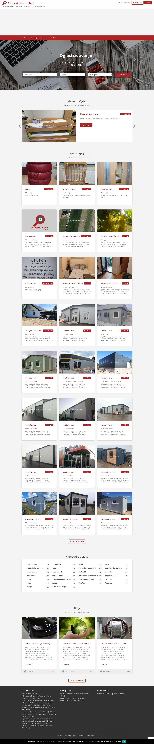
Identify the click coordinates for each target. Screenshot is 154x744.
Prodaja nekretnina (70, 334)
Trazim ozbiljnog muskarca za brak (33, 700)
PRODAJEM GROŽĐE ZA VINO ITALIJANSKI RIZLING (121, 236)
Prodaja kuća (30, 287)
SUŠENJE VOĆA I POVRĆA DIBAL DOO (116, 644)
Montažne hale (68, 331)
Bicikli (90, 564)
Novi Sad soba (30, 236)
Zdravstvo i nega (63, 587)
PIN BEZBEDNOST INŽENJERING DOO (78, 644)
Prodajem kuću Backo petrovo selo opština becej (43, 331)
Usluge (37, 587)
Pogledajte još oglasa (77, 541)
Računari (116, 579)
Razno (37, 583)
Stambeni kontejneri (108, 472)
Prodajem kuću (30, 283)
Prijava (148, 2)
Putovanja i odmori (90, 579)
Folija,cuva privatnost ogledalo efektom (35, 712)
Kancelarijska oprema (116, 568)
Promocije (44, 38)
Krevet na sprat (89, 114)
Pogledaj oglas (86, 125)
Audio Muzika (37, 564)
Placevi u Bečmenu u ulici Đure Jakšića (77, 236)
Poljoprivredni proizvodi (109, 240)
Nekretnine (37, 576)
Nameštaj (29, 193)
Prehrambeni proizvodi (63, 579)
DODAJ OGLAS (125, 3)
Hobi (63, 568)
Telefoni (90, 583)
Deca (116, 564)
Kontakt (53, 38)
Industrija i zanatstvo (90, 568)
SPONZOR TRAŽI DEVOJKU (30, 723)
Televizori (116, 583)
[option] (77, 126)
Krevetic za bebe (69, 189)
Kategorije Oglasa (70, 736)
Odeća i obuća (63, 576)
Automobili (63, 564)
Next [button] (134, 126)
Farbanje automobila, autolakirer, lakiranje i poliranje (44, 644)
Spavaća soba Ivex (107, 189)
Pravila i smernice (91, 736)
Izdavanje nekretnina (32, 240)
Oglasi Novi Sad (21, 3)
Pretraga (124, 75)
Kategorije (34, 38)
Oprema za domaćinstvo (90, 576)
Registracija (138, 2)
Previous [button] (19, 126)
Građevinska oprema (37, 568)
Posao (37, 579)
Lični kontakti (63, 572)
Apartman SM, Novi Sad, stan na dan (114, 283)
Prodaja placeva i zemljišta (71, 240)
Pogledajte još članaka (77, 680)
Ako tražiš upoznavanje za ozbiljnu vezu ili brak (37, 726)
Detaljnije (28, 664)
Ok (124, 741)
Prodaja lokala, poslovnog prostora (74, 381)
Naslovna (25, 38)
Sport (63, 583)
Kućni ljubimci (37, 572)
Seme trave (25, 694)
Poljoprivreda (116, 576)
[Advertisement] (77, 22)
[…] (82, 246)
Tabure (27, 189)
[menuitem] (124, 3)
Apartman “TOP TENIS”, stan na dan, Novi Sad (80, 283)
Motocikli (90, 572)
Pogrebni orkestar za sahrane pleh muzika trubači (38, 707)
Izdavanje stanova (69, 287)
